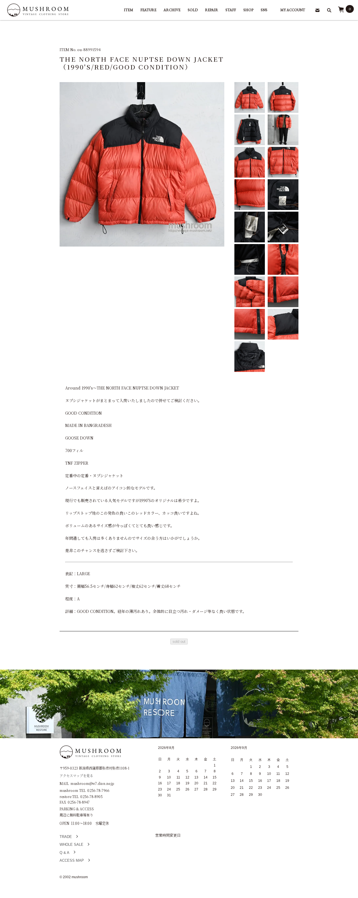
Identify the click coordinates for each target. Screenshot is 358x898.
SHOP (248, 10)
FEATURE (148, 10)
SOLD (193, 10)
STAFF (230, 10)
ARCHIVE (172, 10)
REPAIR (211, 10)
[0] (341, 11)
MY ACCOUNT (292, 10)
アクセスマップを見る (76, 775)
